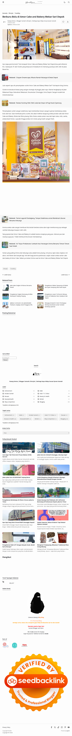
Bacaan (7, 396)
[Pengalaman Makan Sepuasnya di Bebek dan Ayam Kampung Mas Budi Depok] (40, 290)
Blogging (42, 402)
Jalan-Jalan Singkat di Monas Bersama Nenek (21, 286)
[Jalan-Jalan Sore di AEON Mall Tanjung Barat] (18, 475)
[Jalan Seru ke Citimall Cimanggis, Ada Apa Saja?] (53, 452)
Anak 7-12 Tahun (44, 393)
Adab (41, 391)
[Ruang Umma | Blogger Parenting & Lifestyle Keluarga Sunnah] (33, 2)
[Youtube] (69, 728)
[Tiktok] (58, 728)
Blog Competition (10, 402)
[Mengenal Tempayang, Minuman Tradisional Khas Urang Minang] (53, 542)
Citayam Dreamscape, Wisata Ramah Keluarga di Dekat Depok (37, 77)
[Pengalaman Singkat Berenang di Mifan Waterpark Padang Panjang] (5, 299)
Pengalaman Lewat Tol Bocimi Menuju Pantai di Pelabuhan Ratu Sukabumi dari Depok (56, 296)
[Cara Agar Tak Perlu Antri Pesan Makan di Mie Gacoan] (18, 452)
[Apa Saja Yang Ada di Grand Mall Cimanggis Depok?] (18, 520)
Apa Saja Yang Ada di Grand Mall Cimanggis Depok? (18, 522)
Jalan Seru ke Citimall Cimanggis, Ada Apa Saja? (52, 455)
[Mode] (64, 2)
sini (32, 632)
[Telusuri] (68, 2)
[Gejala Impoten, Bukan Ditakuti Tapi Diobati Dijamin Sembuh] (53, 520)
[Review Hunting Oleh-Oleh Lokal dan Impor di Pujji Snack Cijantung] (5, 106)
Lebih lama (7, 275)
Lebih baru (64, 275)
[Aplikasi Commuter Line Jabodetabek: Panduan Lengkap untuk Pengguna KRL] (5, 308)
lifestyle (5, 268)
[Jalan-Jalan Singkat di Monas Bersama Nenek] (5, 290)
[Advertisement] (36, 200)
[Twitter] (55, 728)
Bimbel (42, 399)
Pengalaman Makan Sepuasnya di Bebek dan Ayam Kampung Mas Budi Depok (56, 286)
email (46, 633)
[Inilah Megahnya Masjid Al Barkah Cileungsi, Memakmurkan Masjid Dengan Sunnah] (53, 475)
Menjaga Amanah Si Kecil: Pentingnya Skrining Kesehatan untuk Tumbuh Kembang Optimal (55, 304)
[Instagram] (62, 728)
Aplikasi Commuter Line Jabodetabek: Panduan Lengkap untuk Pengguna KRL (21, 304)
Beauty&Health (9, 399)
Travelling (13, 268)
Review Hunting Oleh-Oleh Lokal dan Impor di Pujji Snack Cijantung (38, 103)
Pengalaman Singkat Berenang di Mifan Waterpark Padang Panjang (21, 295)
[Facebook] (51, 728)
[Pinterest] (65, 728)
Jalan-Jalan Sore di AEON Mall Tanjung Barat (16, 477)
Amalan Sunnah (9, 393)
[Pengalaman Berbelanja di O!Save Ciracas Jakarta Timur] (18, 497)
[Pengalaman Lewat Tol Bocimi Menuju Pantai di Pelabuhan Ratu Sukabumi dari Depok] (40, 299)
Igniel (68, 731)
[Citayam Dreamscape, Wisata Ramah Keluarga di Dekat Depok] (5, 80)
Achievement (8, 391)
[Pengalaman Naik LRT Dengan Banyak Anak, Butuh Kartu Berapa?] (18, 542)
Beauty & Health (44, 396)
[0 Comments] (63, 22)
